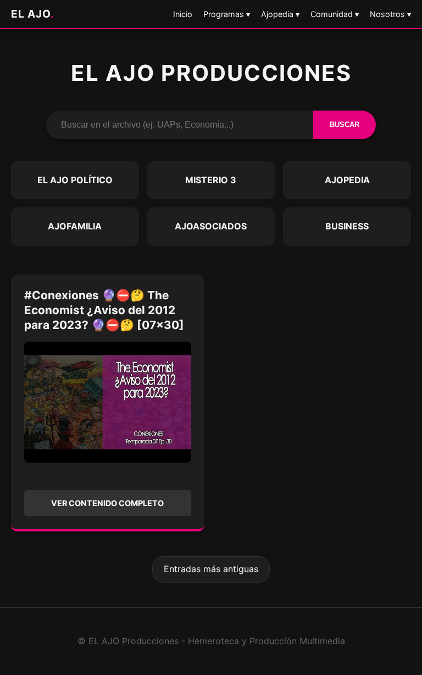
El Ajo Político (75, 179)
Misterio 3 (210, 179)
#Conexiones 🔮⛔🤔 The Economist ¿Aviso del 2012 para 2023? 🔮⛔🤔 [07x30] (104, 310)
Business (347, 226)
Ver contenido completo (107, 503)
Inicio (182, 14)
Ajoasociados (211, 226)
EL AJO (32, 13)
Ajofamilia (75, 226)
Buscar (344, 124)
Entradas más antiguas (211, 568)
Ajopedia (347, 179)
